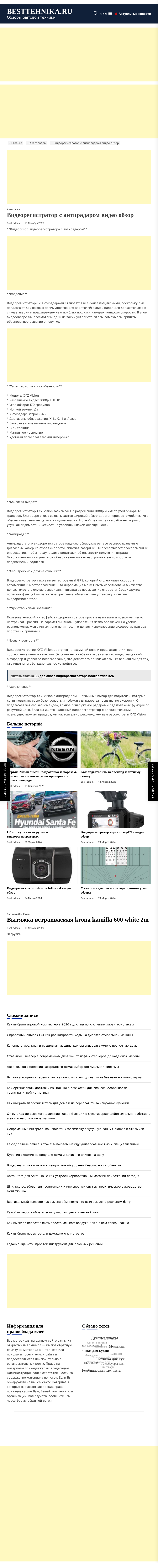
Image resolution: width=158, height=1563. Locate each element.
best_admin (13, 223)
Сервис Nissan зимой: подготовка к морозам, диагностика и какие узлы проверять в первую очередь (42, 776)
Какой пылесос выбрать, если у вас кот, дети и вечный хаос (53, 1212)
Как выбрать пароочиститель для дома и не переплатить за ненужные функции (68, 1103)
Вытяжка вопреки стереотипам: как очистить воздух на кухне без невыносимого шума (74, 1077)
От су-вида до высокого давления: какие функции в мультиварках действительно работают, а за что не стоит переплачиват (78, 1116)
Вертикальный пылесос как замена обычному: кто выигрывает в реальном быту (69, 1202)
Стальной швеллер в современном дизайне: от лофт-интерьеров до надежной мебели (73, 1056)
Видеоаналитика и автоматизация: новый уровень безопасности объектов (64, 1165)
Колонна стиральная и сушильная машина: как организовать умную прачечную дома (72, 1045)
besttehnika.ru (39, 11)
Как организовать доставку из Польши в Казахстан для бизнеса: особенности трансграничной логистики (67, 1090)
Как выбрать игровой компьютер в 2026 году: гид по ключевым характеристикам (70, 1024)
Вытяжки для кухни (18, 914)
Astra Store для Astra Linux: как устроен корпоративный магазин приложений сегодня (73, 1176)
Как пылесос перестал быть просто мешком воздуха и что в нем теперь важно (68, 1223)
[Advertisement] (79, 54)
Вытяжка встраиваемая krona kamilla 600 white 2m (78, 919)
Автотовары (14, 209)
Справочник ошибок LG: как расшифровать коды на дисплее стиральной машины (70, 1035)
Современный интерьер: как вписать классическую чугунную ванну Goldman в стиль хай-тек (76, 1131)
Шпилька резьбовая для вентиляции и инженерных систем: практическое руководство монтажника (74, 1188)
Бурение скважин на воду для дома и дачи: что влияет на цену (55, 1155)
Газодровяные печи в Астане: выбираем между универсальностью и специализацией (73, 1144)
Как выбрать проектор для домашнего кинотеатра (46, 1233)
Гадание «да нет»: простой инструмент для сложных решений (55, 1244)
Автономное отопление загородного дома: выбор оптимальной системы (63, 1067)
